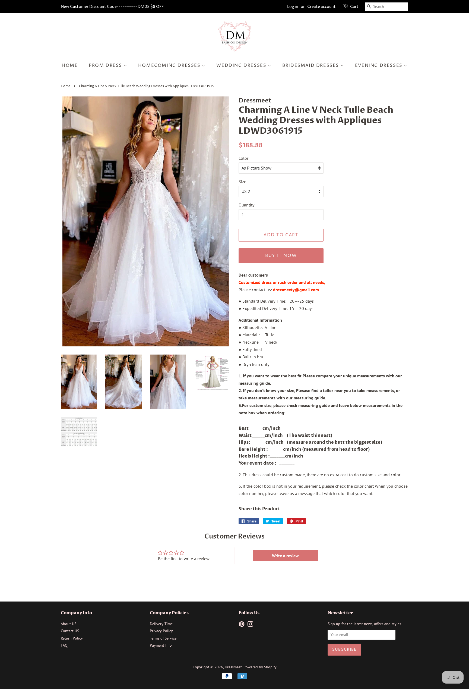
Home (70, 65)
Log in (292, 6)
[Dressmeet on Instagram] (250, 625)
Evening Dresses (379, 65)
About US (68, 623)
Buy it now (281, 256)
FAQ (64, 645)
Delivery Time (161, 623)
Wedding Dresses (242, 65)
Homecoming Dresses (170, 65)
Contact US (70, 630)
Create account (321, 6)
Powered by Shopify (260, 667)
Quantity (246, 205)
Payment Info (161, 645)
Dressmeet (233, 667)
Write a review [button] (285, 555)
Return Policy (72, 638)
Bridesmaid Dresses (311, 65)
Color (243, 158)
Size (242, 181)
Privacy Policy (161, 630)
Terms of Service (163, 638)
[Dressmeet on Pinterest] (242, 625)
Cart (354, 6)
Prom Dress (106, 65)
